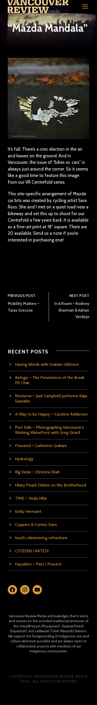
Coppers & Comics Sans (36, 524)
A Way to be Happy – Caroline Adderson (51, 414)
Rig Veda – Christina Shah (37, 471)
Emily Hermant (28, 511)
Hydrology (24, 458)
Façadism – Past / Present (38, 564)
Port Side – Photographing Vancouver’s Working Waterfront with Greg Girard (49, 430)
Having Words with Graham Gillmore (47, 364)
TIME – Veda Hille (31, 498)
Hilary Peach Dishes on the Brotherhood (50, 485)
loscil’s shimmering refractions (41, 537)
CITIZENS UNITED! (32, 550)
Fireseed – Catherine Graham (41, 445)
